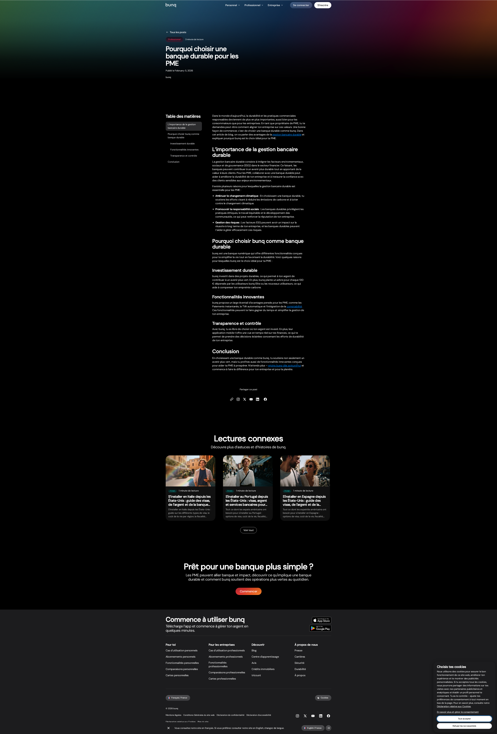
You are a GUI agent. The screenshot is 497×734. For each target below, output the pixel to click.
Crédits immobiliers (263, 669)
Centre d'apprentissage (265, 656)
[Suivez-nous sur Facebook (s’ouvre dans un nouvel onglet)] (265, 399)
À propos (300, 675)
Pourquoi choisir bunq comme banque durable (183, 136)
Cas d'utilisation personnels (181, 650)
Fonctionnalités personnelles (182, 663)
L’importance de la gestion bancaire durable (182, 126)
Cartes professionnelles (222, 678)
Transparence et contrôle (183, 155)
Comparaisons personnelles (182, 669)
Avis (254, 663)
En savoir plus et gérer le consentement (458, 712)
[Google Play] (320, 628)
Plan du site (203, 721)
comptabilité (294, 306)
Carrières (300, 656)
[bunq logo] (171, 5)
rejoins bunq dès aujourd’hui (284, 365)
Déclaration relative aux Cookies (181, 721)
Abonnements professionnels (226, 656)
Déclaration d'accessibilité (258, 715)
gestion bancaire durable (286, 134)
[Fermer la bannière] (168, 728)
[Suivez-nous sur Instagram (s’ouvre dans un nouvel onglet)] (297, 716)
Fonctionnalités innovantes (184, 149)
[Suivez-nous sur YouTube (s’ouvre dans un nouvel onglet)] (313, 716)
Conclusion (173, 161)
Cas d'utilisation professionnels (227, 650)
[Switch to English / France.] (328, 728)
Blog (254, 650)
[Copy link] (232, 399)
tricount (256, 675)
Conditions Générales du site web (199, 715)
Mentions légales (173, 715)
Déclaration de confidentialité (230, 715)
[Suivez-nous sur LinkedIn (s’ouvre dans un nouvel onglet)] (257, 399)
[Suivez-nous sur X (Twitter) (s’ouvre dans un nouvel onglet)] (244, 399)
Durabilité (300, 669)
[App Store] (321, 620)
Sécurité (299, 663)
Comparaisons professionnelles (227, 672)
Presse (298, 650)
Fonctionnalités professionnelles (218, 664)
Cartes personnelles (177, 675)
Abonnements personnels (180, 656)
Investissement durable (182, 143)
